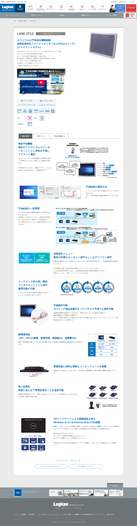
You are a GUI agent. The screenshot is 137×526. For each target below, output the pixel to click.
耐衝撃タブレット (86, 15)
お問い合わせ (110, 514)
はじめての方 (102, 9)
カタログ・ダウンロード (47, 105)
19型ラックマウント (37, 15)
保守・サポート (50, 9)
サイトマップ (99, 514)
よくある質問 (92, 9)
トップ (16, 514)
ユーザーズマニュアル (51, 466)
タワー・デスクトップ (12, 15)
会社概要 (113, 2)
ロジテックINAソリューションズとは (48, 514)
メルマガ (132, 2)
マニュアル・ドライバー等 (27, 105)
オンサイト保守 (47, 100)
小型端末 (61, 15)
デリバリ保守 (28, 100)
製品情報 (20, 9)
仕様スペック (41, 136)
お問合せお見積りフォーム (121, 8)
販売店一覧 (123, 2)
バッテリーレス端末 (111, 15)
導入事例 (30, 9)
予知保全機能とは (59, 136)
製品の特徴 (25, 136)
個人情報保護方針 (87, 514)
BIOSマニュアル (86, 466)
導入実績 (31, 514)
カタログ (61, 9)
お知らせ (81, 9)
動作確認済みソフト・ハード (40, 10)
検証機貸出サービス (71, 10)
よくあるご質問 (66, 514)
